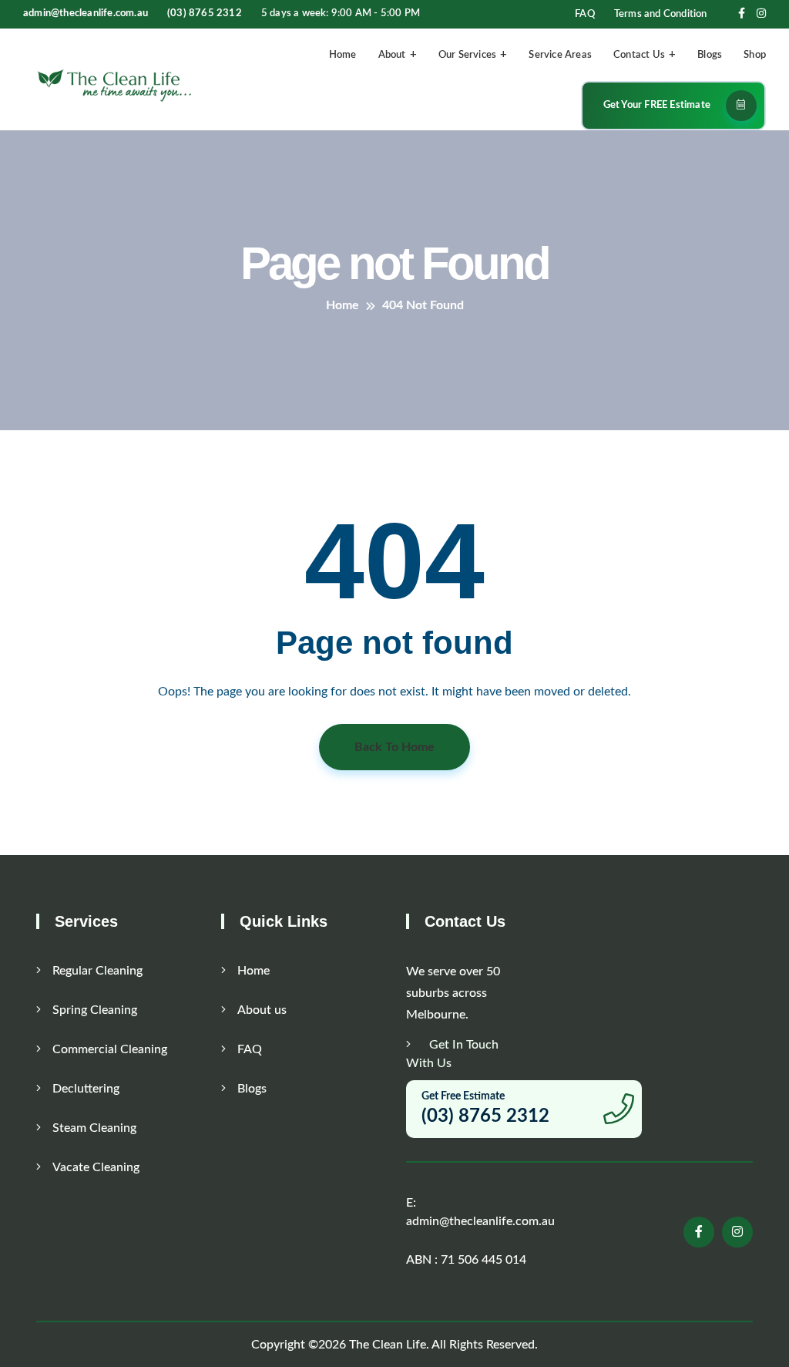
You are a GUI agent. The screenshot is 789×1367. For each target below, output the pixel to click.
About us (262, 1010)
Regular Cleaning (97, 971)
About (392, 55)
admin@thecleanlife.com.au (85, 13)
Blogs (709, 55)
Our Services (467, 55)
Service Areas (560, 55)
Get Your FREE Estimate (656, 105)
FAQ (585, 14)
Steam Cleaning (94, 1128)
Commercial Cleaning (109, 1049)
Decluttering (85, 1088)
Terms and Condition (660, 14)
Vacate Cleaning (95, 1167)
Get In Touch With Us (452, 1054)
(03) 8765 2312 (204, 13)
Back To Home (394, 747)
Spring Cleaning (94, 1010)
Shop (755, 55)
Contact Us (639, 55)
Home (343, 55)
